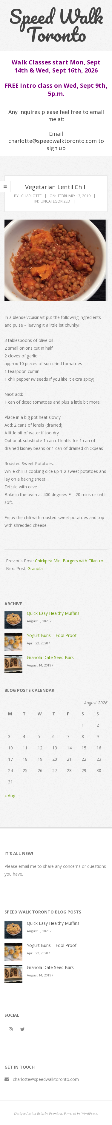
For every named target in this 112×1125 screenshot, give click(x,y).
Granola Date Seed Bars (50, 657)
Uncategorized (55, 201)
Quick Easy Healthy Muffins (53, 613)
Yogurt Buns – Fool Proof (51, 635)
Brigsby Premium (49, 1113)
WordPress (89, 1113)
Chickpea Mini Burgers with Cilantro (69, 561)
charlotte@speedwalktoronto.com (46, 1079)
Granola (35, 568)
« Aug (9, 795)
